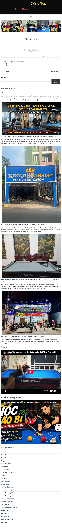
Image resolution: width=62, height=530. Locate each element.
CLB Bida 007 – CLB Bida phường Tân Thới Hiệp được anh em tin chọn (22, 336)
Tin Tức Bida (5, 516)
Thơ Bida (4, 513)
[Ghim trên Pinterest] (35, 50)
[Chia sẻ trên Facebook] (27, 50)
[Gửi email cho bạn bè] (32, 50)
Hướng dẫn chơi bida (7, 499)
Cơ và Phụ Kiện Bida (7, 472)
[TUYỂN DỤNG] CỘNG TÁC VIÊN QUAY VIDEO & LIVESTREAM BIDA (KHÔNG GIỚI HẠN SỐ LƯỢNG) (29, 136)
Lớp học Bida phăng (11, 397)
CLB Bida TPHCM (6, 464)
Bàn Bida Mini (5, 455)
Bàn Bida (4, 452)
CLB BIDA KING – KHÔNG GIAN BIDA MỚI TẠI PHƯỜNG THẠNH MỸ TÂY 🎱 (22, 225)
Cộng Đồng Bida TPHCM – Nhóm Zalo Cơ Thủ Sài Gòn (17, 93)
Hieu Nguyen (54, 71)
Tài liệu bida (4, 510)
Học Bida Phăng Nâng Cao (9, 496)
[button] (31, 16)
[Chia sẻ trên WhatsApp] (24, 50)
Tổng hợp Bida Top (7, 519)
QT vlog (6, 71)
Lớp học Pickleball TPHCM (9, 507)
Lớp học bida (5, 505)
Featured (4, 478)
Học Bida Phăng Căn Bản (8, 493)
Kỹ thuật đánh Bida (7, 502)
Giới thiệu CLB (5, 484)
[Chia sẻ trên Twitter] (29, 50)
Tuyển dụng (4, 522)
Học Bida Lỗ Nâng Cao (8, 490)
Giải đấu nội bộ (5, 481)
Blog (2, 461)
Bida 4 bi (3, 458)
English (3, 475)
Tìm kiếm (3, 77)
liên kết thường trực (41, 56)
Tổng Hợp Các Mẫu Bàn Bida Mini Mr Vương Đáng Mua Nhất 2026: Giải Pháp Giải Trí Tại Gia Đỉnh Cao (30, 280)
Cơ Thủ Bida (5, 469)
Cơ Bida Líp (4, 467)
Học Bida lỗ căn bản (7, 487)
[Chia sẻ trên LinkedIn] (38, 50)
